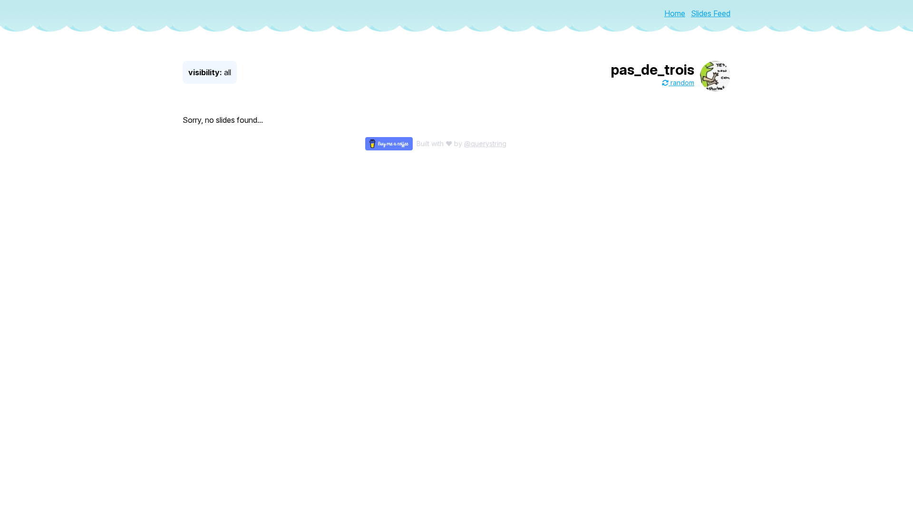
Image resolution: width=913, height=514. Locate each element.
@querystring (485, 143)
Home (674, 13)
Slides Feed (710, 13)
